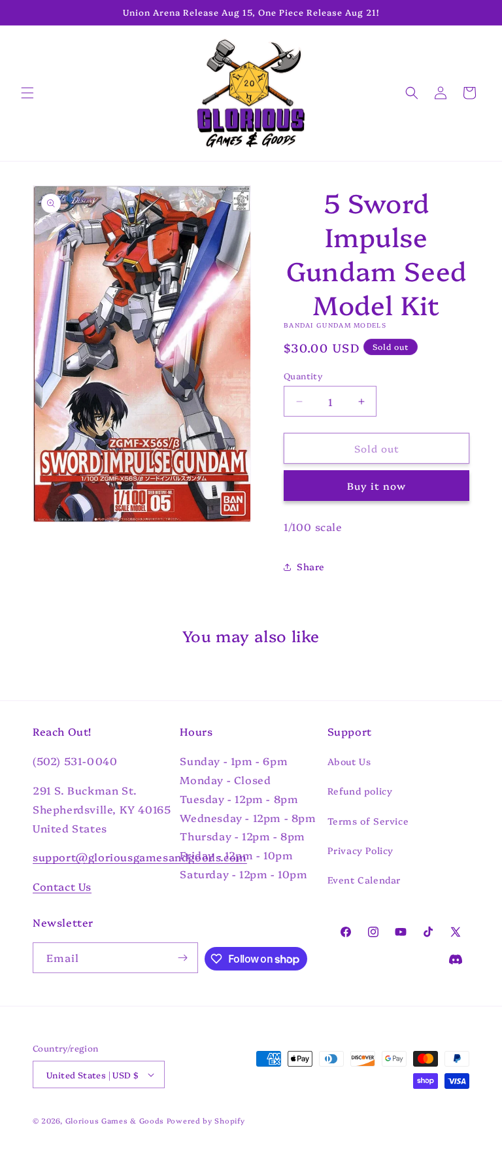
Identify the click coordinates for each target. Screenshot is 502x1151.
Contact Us (62, 886)
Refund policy (360, 790)
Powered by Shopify (206, 1120)
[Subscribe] (183, 957)
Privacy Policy (360, 850)
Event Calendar (364, 879)
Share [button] (311, 566)
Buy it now (376, 485)
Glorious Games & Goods (114, 1120)
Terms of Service (368, 820)
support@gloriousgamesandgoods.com (140, 857)
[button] (27, 92)
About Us (349, 761)
